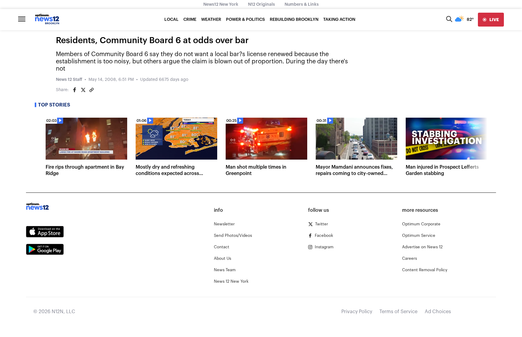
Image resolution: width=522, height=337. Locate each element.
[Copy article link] (91, 89)
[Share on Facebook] (74, 89)
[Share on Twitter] (83, 89)
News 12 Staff (69, 80)
